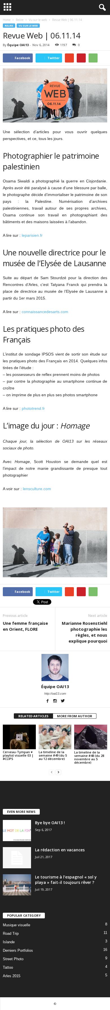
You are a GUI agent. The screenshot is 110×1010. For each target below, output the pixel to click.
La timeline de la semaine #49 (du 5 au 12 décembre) (53, 755)
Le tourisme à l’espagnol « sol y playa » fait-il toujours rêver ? (66, 879)
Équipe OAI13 (18, 45)
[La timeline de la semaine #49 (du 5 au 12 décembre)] (55, 737)
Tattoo (8, 967)
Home (6, 20)
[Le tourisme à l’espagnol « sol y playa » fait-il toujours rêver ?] (17, 884)
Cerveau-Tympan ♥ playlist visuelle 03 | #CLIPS (18, 755)
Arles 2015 (11, 976)
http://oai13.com (55, 693)
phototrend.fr (33, 408)
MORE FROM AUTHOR (74, 716)
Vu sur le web (28, 25)
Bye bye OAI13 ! (50, 822)
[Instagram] (55, 701)
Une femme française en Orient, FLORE (25, 626)
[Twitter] (62, 701)
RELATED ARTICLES (33, 716)
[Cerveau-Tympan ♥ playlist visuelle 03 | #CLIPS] (19, 737)
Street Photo (13, 959)
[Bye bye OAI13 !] (17, 830)
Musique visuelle (16, 925)
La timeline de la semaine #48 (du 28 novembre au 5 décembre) (89, 757)
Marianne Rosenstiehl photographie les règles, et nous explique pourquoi (84, 632)
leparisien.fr (32, 235)
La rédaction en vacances (60, 849)
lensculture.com (37, 488)
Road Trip (11, 933)
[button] (101, 7)
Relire (9, 25)
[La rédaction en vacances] (17, 857)
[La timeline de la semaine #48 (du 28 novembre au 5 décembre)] (90, 737)
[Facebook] (48, 701)
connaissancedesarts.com (45, 311)
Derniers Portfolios (18, 950)
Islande (9, 942)
